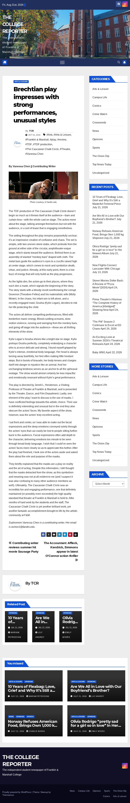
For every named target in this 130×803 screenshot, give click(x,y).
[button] (118, 62)
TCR (31, 130)
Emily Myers (98, 731)
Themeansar (8, 795)
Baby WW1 (98, 352)
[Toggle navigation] (62, 62)
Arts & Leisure (21, 81)
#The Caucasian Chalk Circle (42, 149)
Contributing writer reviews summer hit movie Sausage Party (24, 547)
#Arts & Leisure (62, 134)
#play (53, 139)
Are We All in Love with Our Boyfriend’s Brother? (96, 688)
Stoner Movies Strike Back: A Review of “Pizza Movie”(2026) (108, 284)
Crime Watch (99, 114)
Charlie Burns (37, 731)
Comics (96, 105)
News (95, 131)
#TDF (28, 144)
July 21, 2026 (18, 696)
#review (61, 139)
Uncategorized (100, 172)
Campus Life (99, 97)
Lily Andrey (97, 696)
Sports (96, 147)
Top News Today (102, 164)
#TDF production (42, 144)
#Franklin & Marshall (37, 139)
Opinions (13, 613)
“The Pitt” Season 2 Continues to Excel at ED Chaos (106, 325)
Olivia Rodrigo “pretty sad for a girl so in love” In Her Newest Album (107, 250)
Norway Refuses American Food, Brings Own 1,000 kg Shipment (108, 234)
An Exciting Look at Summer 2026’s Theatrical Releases (107, 340)
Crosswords (99, 122)
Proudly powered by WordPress (17, 792)
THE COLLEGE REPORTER (14, 24)
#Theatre (65, 149)
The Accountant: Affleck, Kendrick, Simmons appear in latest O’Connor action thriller (61, 549)
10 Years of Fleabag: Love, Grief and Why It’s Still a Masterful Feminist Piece (107, 200)
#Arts (49, 134)
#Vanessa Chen (34, 154)
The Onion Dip (100, 156)
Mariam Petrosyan (39, 696)
